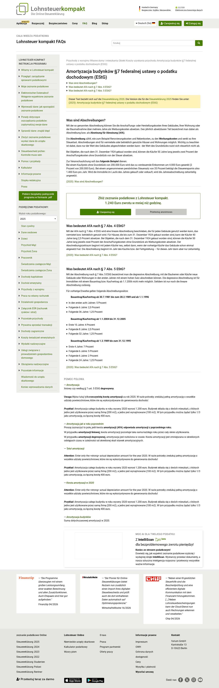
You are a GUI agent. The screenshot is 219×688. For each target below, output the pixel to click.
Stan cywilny (28, 226)
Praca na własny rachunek (35, 295)
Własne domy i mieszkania (104, 60)
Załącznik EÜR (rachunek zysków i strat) (34, 310)
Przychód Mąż (28, 245)
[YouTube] (200, 679)
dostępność (142, 656)
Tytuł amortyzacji (75, 448)
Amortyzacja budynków (78, 517)
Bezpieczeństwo (58, 23)
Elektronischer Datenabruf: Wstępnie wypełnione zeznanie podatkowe (37, 96)
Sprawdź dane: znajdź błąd (35, 130)
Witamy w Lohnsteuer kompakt (37, 70)
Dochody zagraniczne (32, 331)
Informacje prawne (31, 174)
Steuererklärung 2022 (27, 656)
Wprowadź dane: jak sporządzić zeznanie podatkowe (38, 108)
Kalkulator (26, 167)
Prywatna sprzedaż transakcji (36, 325)
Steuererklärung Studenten (30, 661)
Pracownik (26, 257)
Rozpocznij (38, 23)
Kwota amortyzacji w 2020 (80, 482)
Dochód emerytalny (31, 283)
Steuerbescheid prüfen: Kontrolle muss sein (33, 153)
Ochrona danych (144, 651)
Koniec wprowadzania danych (37, 387)
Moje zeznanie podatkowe (35, 86)
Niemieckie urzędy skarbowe (79, 641)
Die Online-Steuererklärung (47, 14)
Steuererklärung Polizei (28, 666)
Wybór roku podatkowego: (32, 213)
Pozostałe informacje (32, 370)
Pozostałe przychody (32, 318)
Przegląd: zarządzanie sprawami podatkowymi (33, 78)
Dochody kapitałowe (32, 276)
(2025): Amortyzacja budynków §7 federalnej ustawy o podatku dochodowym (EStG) (113, 102)
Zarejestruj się (172, 23)
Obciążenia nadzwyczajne (35, 364)
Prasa (24, 186)
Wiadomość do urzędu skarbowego (33, 378)
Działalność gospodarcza (34, 302)
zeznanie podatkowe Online (31, 635)
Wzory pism (70, 651)
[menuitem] (145, 23)
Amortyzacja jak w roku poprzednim (85, 423)
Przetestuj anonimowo (161, 212)
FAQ (85, 23)
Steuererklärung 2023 (27, 651)
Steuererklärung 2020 (113, 99)
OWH (138, 646)
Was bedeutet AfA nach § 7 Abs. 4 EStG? (90, 87)
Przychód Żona (29, 251)
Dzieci (24, 238)
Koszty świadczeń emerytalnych (38, 337)
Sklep (105, 23)
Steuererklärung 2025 (160, 99)
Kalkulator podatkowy (75, 646)
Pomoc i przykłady (31, 161)
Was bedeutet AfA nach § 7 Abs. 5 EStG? (90, 90)
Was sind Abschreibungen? (83, 83)
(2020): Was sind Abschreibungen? (84, 181)
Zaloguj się (194, 23)
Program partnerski (110, 646)
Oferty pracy (106, 651)
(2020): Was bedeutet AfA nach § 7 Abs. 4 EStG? (91, 255)
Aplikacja (21, 23)
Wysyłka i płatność (146, 666)
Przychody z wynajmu (77, 60)
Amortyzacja (72, 384)
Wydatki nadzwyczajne (33, 343)
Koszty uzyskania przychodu (141, 60)
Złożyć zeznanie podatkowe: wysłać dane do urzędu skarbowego (36, 141)
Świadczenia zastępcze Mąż (36, 264)
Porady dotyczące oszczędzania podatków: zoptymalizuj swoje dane (34, 121)
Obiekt (122, 60)
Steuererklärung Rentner (29, 671)
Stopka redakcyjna (31, 180)
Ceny (75, 23)
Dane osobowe (29, 232)
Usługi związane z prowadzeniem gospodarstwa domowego (36, 354)
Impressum (141, 641)
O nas (103, 635)
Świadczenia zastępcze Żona (36, 270)
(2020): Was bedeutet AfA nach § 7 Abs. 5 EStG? (91, 367)
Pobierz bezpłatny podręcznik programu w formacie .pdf (38, 196)
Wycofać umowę (145, 671)
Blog (94, 23)
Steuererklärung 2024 (27, 646)
